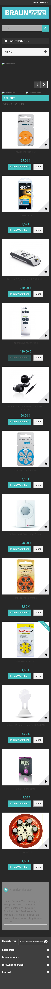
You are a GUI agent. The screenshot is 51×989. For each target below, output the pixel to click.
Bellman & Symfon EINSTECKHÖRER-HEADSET (25, 408)
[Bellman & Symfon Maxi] (25, 321)
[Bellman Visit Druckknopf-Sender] (25, 513)
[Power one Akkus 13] (25, 130)
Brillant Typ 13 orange (25, 597)
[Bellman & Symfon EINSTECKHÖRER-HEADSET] (25, 385)
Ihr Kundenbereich (13, 964)
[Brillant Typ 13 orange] (25, 576)
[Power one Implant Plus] (25, 449)
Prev (37, 84)
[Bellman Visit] (25, 76)
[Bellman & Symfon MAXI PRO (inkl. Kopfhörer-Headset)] (25, 258)
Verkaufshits (13, 104)
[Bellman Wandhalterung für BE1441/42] (25, 703)
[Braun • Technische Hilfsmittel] (25, 13)
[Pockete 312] (25, 831)
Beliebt (9, 98)
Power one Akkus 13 (25, 151)
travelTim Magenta (25, 788)
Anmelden (44, 2)
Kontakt (35, 2)
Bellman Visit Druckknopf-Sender (25, 534)
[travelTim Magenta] (25, 767)
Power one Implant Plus (25, 470)
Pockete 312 (25, 852)
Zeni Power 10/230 (25, 661)
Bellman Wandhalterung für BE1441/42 (25, 725)
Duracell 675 (25, 215)
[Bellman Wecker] (33, 93)
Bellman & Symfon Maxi (25, 342)
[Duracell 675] (25, 194)
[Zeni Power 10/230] (25, 640)
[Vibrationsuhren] (9, 93)
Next (44, 84)
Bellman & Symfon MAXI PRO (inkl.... (25, 279)
